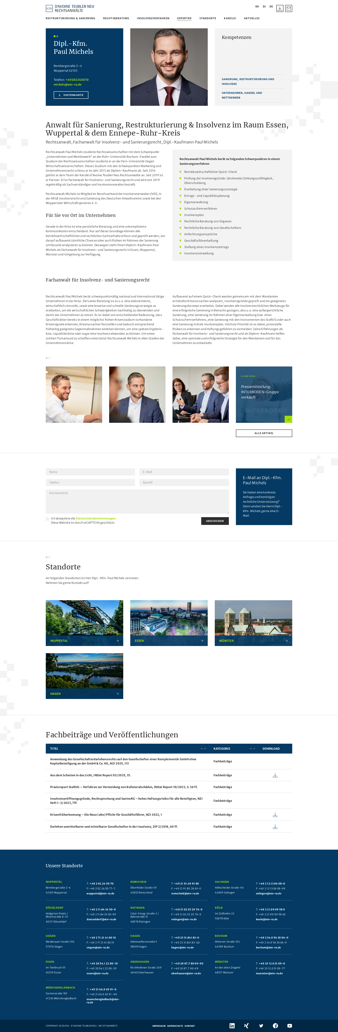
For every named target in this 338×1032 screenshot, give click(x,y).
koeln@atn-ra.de (267, 919)
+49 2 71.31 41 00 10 (103, 937)
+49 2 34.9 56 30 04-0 (273, 937)
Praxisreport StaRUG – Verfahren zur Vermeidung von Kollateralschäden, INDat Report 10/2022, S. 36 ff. (124, 787)
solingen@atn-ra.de (268, 893)
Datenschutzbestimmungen (95, 518)
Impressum (158, 1026)
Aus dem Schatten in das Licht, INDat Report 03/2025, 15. (90, 775)
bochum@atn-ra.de (268, 947)
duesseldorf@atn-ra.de (101, 919)
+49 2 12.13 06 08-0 (272, 883)
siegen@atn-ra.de (98, 947)
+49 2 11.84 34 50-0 (103, 909)
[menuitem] (70, 18)
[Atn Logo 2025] (70, 8)
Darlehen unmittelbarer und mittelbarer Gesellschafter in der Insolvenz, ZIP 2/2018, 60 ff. (114, 826)
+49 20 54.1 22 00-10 (104, 963)
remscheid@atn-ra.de (185, 893)
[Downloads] (279, 8)
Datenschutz (175, 1026)
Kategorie (222, 748)
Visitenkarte (73, 95)
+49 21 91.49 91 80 (186, 883)
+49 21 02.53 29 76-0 (188, 909)
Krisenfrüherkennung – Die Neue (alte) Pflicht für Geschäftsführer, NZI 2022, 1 (106, 814)
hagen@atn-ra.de (182, 947)
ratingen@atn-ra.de (184, 919)
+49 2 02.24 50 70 (102, 883)
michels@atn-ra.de (68, 84)
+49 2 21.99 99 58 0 (272, 909)
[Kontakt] (288, 8)
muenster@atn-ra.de (269, 973)
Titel (54, 748)
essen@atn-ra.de (97, 973)
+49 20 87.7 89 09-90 (188, 963)
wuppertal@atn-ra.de (100, 893)
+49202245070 (77, 79)
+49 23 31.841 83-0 (186, 937)
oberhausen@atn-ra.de (186, 973)
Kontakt (190, 1026)
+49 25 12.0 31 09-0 (272, 963)
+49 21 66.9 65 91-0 (103, 989)
